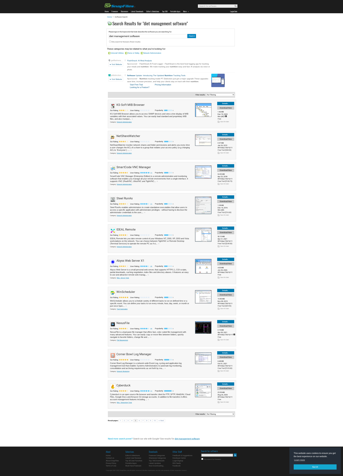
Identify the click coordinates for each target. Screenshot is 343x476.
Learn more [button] (299, 460)
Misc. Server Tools (123, 278)
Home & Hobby (133, 53)
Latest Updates (155, 463)
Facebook (176, 466)
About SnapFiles (112, 461)
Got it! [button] (315, 467)
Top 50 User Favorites (133, 461)
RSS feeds (177, 463)
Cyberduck (123, 385)
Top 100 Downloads (156, 461)
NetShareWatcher (128, 136)
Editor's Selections (132, 455)
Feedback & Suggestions (182, 455)
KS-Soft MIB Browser (130, 104)
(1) (151, 173)
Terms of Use (111, 466)
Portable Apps (131, 463)
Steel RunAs (124, 198)
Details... (225, 103)
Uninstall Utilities (117, 53)
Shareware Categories (157, 458)
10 (155, 421)
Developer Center (179, 458)
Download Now (226, 108)
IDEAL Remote (126, 229)
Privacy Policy (111, 463)
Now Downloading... (157, 466)
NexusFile (123, 323)
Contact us (110, 458)
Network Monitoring (123, 371)
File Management (122, 340)
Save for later (224, 121)
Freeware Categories (157, 455)
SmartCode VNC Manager (133, 167)
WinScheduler (125, 292)
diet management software (187, 439)
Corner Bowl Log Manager (133, 354)
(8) (151, 266)
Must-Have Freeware (133, 466)
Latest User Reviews (133, 458)
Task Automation (122, 309)
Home (109, 17)
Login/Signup (178, 461)
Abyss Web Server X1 (130, 260)
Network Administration (152, 53)
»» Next (161, 421)
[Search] (234, 6)
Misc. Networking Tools (124, 402)
